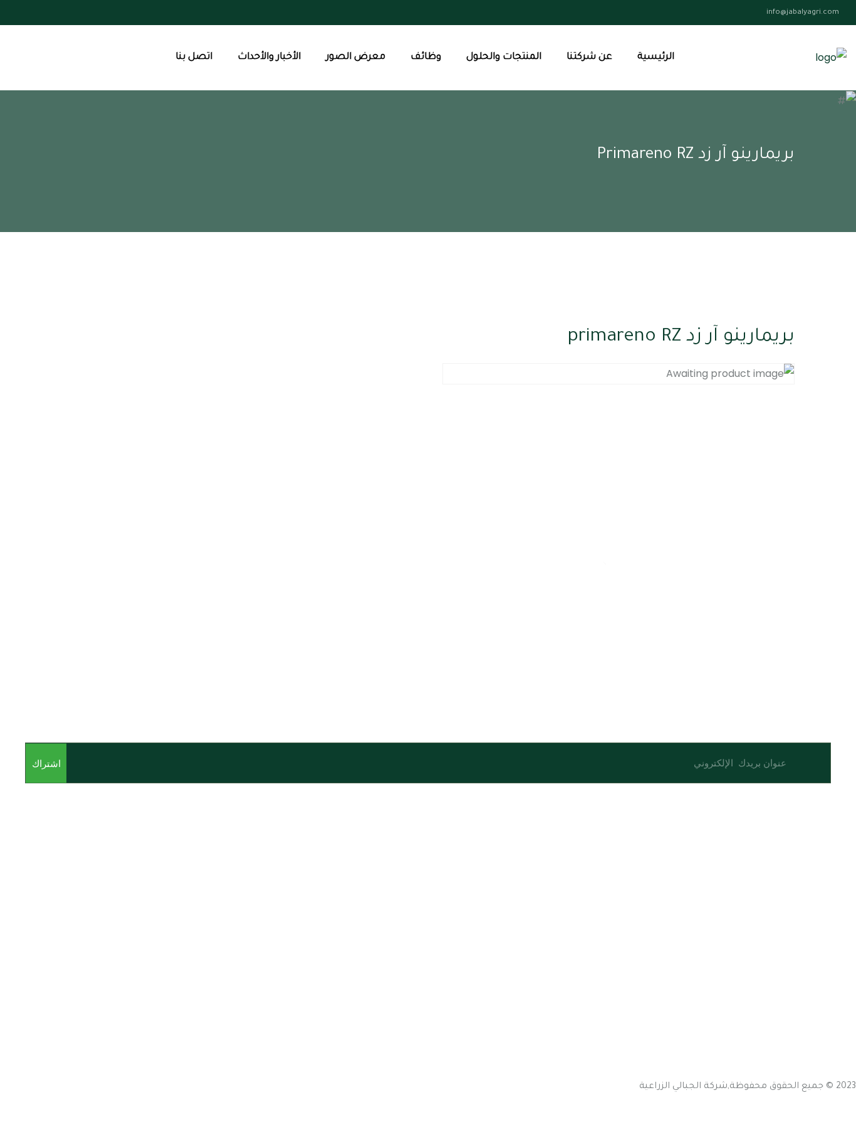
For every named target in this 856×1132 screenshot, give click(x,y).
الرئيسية (655, 57)
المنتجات (838, 918)
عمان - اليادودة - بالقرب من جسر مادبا (774, 983)
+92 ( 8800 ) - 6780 (641, 1072)
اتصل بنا (193, 57)
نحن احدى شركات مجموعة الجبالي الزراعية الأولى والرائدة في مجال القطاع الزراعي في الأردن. (659, 829)
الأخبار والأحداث (269, 57)
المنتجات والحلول (503, 57)
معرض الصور (355, 57)
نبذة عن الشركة (823, 895)
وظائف (425, 57)
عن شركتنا (589, 57)
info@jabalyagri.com (802, 13)
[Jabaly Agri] (831, 58)
